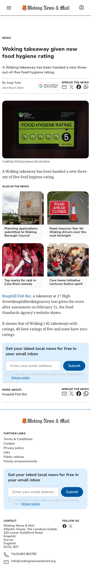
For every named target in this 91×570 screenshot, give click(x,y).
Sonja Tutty (14, 82)
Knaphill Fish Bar (16, 296)
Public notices (14, 457)
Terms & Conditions (18, 439)
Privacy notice (20, 377)
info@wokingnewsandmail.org (33, 561)
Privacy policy (14, 448)
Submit (74, 365)
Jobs (7, 452)
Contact (9, 443)
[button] (9, 7)
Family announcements (20, 461)
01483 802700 (26, 554)
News (6, 38)
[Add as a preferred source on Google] (48, 85)
